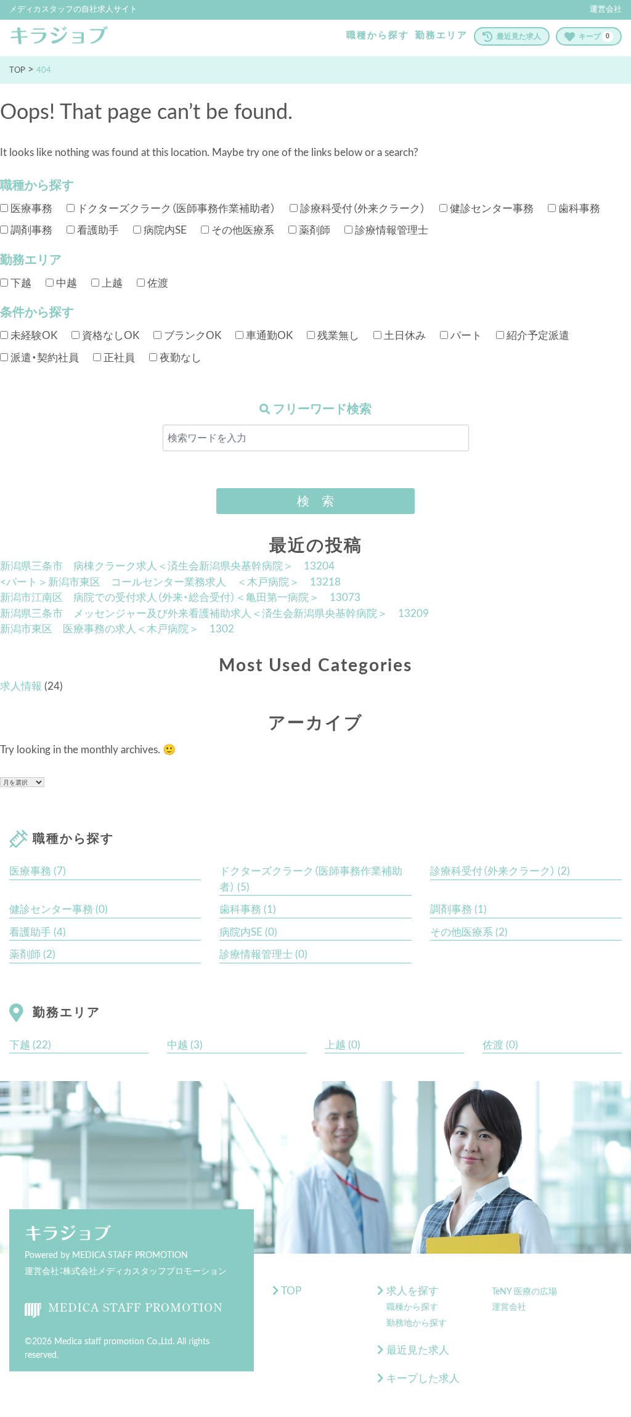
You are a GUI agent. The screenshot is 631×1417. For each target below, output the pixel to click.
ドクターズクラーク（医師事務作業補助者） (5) (310, 879)
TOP (290, 1291)
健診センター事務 (490, 208)
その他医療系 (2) (469, 932)
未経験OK (32, 335)
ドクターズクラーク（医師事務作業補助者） (175, 208)
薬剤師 (313, 230)
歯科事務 (578, 208)
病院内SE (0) (248, 932)
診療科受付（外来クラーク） (361, 208)
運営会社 (606, 10)
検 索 (315, 501)
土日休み (403, 335)
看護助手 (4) (37, 932)
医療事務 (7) (37, 871)
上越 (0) (342, 1045)
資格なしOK (109, 335)
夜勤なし (179, 358)
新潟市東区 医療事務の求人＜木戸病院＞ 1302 (117, 629)
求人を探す (411, 1291)
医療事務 (30, 208)
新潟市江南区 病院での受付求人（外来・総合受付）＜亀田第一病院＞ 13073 (180, 597)
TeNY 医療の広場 (524, 1292)
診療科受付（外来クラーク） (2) (500, 871)
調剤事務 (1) (458, 909)
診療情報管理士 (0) (263, 954)
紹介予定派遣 (536, 335)
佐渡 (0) (500, 1045)
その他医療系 (241, 230)
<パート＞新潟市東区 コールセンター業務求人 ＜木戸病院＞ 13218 (170, 582)
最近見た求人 (519, 36)
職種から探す (377, 35)
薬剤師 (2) (32, 954)
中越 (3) (185, 1045)
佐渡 (156, 283)
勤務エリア (441, 35)
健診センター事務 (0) (58, 909)
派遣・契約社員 (43, 358)
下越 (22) (30, 1045)
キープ (594, 36)
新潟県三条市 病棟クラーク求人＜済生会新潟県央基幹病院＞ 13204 (167, 566)
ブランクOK (191, 335)
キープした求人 (422, 1378)
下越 (19, 283)
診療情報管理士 (390, 230)
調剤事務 (30, 230)
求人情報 (21, 686)
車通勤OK (268, 335)
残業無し (337, 335)
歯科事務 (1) (247, 909)
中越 (65, 283)
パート (465, 335)
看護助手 (97, 230)
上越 (111, 283)
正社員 (118, 358)
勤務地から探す (416, 1323)
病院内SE (164, 230)
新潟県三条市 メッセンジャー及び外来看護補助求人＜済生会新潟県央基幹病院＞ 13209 (214, 613)
